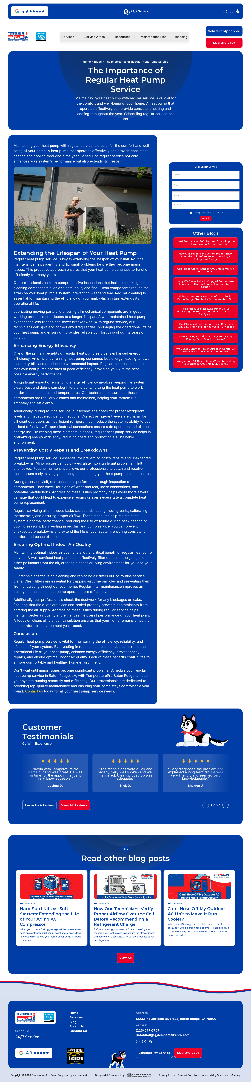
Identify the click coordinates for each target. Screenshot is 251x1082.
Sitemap (236, 1075)
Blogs (98, 61)
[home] (18, 36)
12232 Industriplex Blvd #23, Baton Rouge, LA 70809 (176, 1018)
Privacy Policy (167, 1075)
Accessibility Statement (215, 1075)
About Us (77, 1026)
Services (76, 1017)
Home (87, 61)
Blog (73, 1021)
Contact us (34, 691)
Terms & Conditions (214, 212)
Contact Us (78, 1030)
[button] (69, 37)
